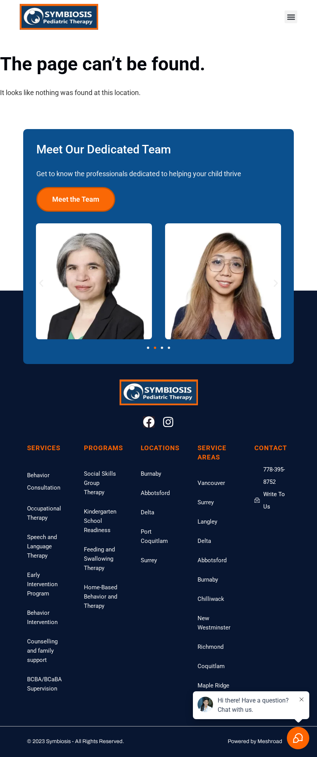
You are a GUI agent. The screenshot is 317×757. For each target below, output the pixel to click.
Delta (147, 512)
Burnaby (151, 473)
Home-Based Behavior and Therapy (100, 596)
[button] (291, 16)
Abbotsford (155, 493)
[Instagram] (168, 422)
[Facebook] (149, 422)
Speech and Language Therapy (42, 546)
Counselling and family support (42, 650)
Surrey (149, 560)
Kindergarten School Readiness (100, 521)
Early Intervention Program (42, 584)
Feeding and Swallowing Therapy (99, 559)
